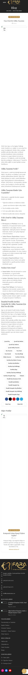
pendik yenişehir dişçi (14, 394)
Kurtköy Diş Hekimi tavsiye (14, 360)
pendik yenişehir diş (14, 385)
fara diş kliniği (19, 354)
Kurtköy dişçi (13, 369)
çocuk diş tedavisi (14, 344)
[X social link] (10, 399)
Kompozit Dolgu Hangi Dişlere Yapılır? (14, 534)
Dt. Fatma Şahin (5, 657)
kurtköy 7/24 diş (19, 357)
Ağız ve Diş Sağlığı (17, 10)
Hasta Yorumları (5, 647)
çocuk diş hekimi (18, 341)
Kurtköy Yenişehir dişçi (9, 376)
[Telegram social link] (21, 399)
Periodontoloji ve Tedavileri (8, 622)
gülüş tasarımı (7, 357)
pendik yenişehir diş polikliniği (14, 391)
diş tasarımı (9, 351)
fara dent (19, 351)
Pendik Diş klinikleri (14, 382)
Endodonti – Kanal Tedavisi (8, 631)
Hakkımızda (4, 641)
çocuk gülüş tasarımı (13, 347)
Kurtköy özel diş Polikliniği (14, 372)
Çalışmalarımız (5, 644)
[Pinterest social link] (14, 399)
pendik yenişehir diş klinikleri (14, 388)
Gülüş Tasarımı (5, 634)
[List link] (14, 574)
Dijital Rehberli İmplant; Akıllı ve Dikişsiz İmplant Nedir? (17, 611)
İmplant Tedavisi (5, 625)
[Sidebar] (2, 204)
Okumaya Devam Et (14, 549)
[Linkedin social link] (17, 399)
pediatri (22, 376)
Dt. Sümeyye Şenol (6, 663)
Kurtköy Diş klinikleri (13, 363)
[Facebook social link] (6, 399)
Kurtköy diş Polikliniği (13, 366)
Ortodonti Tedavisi (6, 628)
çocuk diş (7, 341)
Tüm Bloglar (14, 404)
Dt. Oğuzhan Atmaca (6, 660)
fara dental (8, 354)
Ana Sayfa (8, 10)
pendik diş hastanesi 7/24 (14, 379)
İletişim (3, 650)
